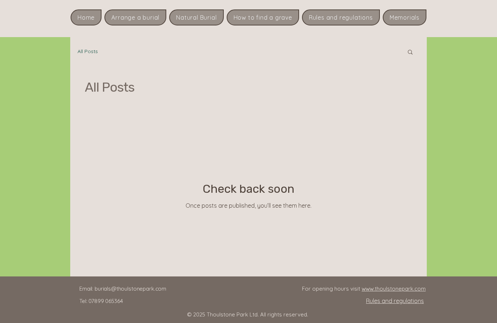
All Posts (87, 51)
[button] (410, 52)
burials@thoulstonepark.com (130, 288)
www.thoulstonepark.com (394, 288)
